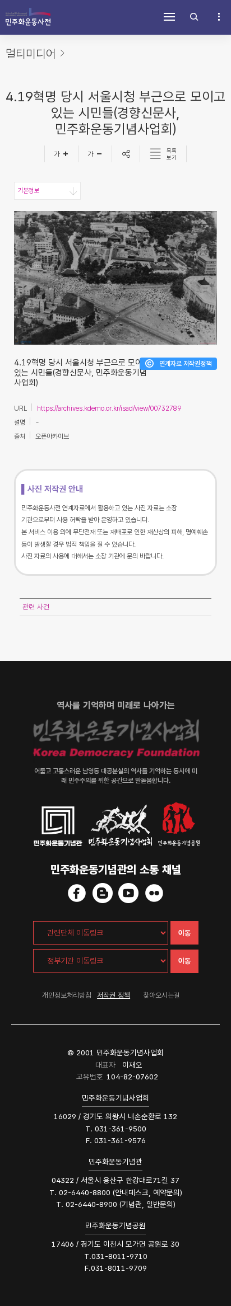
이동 (184, 933)
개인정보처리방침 (66, 995)
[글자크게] (61, 153)
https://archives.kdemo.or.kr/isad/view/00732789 (109, 408)
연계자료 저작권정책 (185, 364)
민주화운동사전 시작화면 (28, 17)
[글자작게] (95, 153)
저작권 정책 (113, 995)
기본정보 (28, 190)
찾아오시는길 (161, 995)
